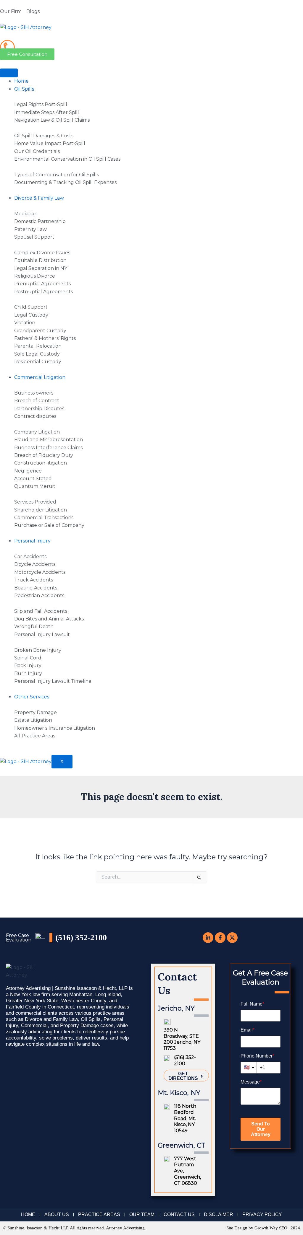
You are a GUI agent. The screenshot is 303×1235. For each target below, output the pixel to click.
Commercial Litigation (39, 377)
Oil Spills (24, 89)
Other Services (31, 697)
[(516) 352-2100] (7, 47)
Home (21, 81)
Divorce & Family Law (39, 198)
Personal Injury (32, 541)
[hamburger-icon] (9, 73)
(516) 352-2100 (42, 44)
